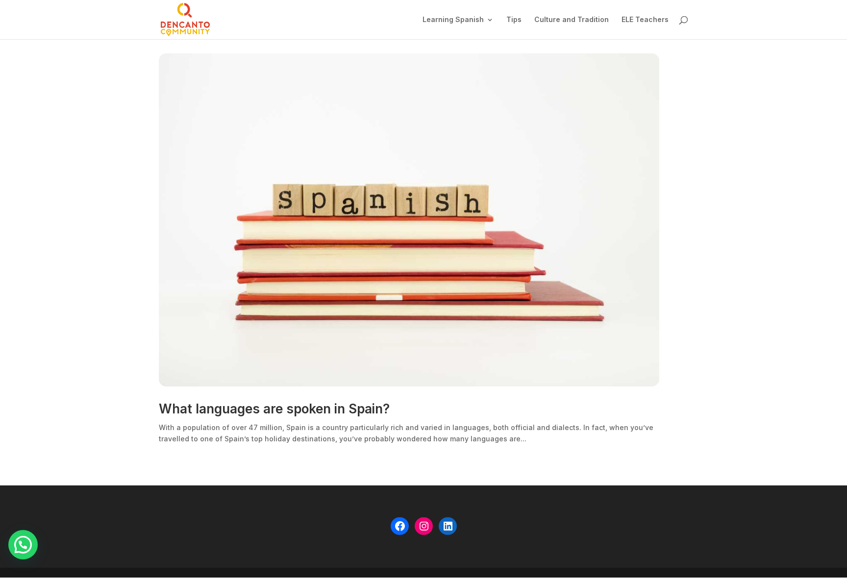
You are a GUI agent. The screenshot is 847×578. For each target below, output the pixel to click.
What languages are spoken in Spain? (274, 408)
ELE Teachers (645, 20)
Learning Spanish (453, 20)
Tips (514, 20)
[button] (23, 544)
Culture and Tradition (571, 20)
